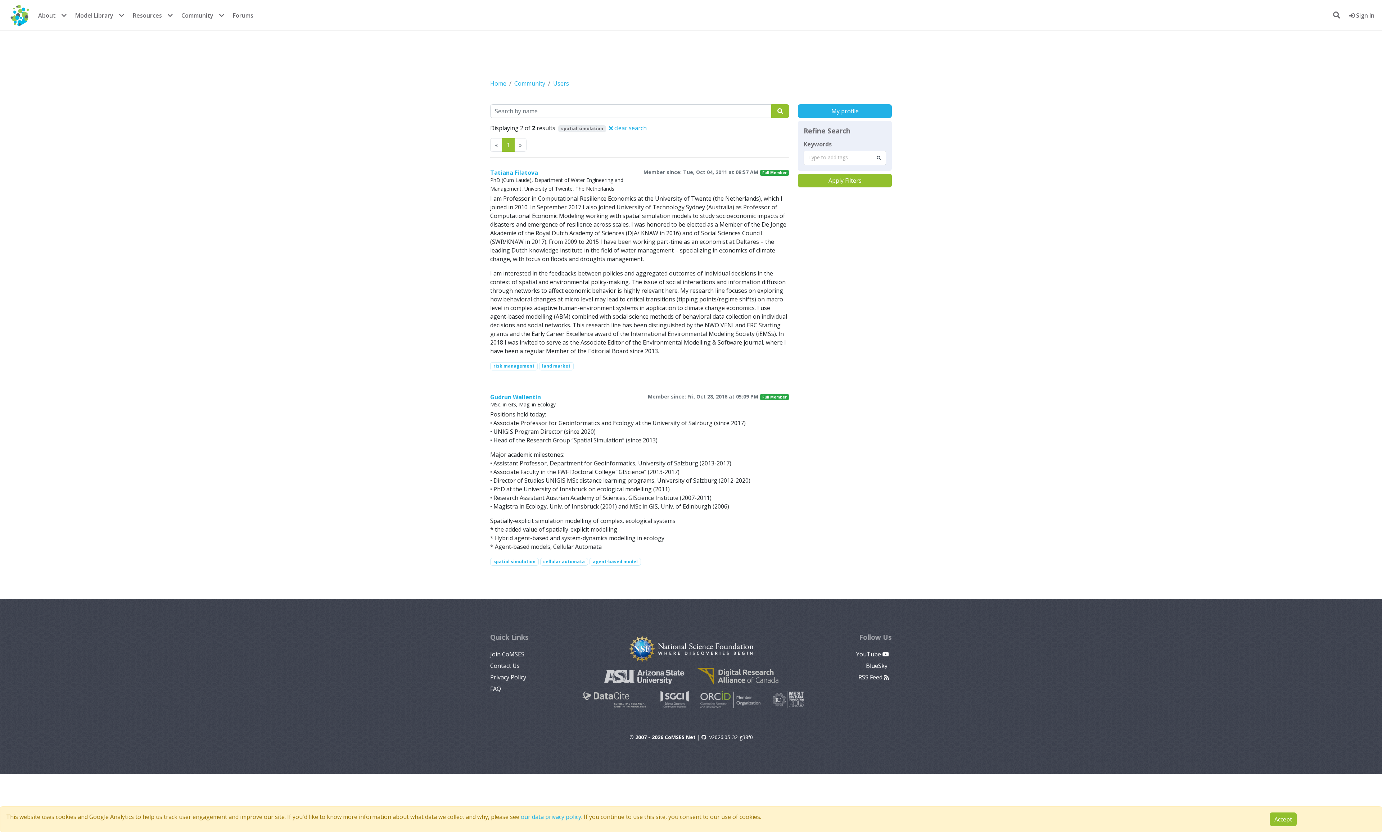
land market (556, 366)
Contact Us (505, 666)
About (47, 15)
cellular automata (564, 562)
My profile (845, 111)
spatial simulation (514, 562)
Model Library (94, 15)
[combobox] (845, 158)
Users (561, 83)
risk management (513, 366)
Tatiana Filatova (514, 173)
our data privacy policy (551, 817)
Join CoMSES (507, 654)
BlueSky (877, 666)
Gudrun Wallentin (515, 397)
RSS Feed (871, 677)
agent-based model (615, 562)
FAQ (495, 689)
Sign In (1364, 15)
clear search (630, 128)
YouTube (869, 654)
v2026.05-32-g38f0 (731, 737)
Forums (243, 15)
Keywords (818, 144)
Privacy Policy (508, 677)
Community (197, 15)
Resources (147, 15)
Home (498, 83)
